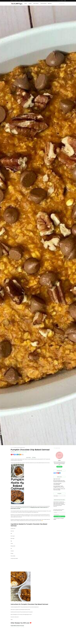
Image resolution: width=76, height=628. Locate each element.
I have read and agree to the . (38, 320)
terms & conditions (44, 320)
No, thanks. (38, 625)
